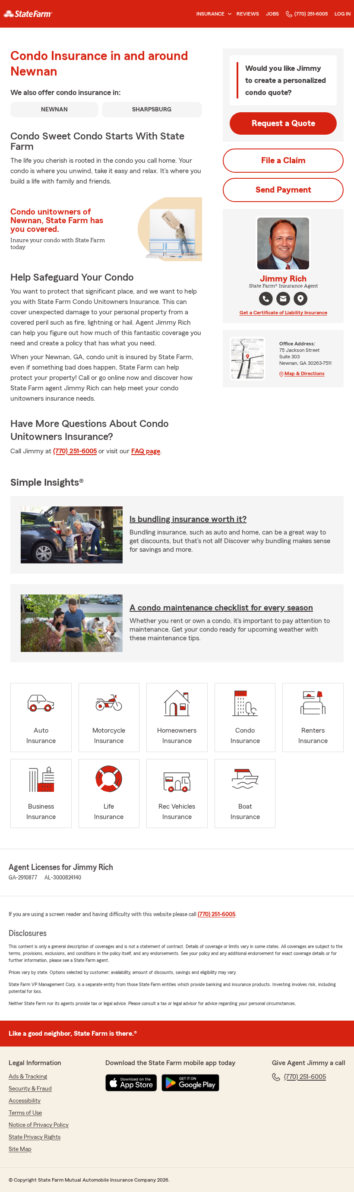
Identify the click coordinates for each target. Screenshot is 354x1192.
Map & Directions (304, 373)
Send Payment (283, 190)
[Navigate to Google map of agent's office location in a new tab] (300, 299)
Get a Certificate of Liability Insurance (283, 312)
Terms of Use (25, 1113)
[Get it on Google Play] (190, 1082)
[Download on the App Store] (131, 1082)
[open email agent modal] (283, 300)
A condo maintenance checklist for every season (221, 608)
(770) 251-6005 (311, 13)
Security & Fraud (30, 1089)
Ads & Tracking (28, 1077)
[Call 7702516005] (266, 299)
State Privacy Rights (34, 1137)
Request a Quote (283, 123)
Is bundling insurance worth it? (188, 519)
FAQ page (145, 451)
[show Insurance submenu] (227, 14)
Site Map (20, 1149)
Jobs (272, 13)
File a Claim (283, 160)
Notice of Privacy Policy (39, 1125)
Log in (343, 13)
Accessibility (25, 1101)
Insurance (210, 13)
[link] (28, 14)
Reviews (248, 13)
